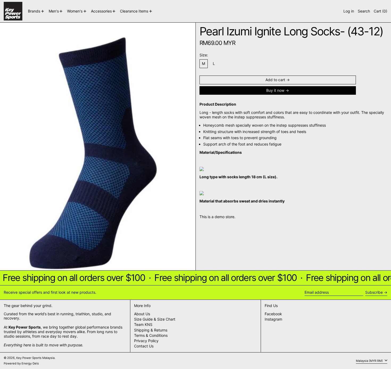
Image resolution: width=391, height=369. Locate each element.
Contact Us (143, 346)
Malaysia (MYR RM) (370, 360)
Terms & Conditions (151, 335)
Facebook (273, 314)
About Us (142, 314)
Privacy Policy (146, 340)
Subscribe (374, 292)
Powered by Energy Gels (21, 363)
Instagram (273, 319)
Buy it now (275, 90)
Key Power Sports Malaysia (35, 358)
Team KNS (143, 324)
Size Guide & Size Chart (154, 319)
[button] (364, 11)
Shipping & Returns (150, 330)
